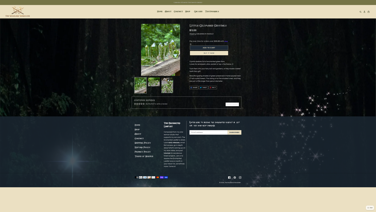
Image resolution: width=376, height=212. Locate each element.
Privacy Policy (143, 152)
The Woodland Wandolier (233, 182)
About (138, 134)
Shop (137, 129)
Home (137, 125)
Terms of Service (144, 156)
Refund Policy (142, 147)
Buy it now (209, 53)
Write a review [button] (232, 104)
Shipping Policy (143, 143)
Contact (139, 138)
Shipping (192, 34)
